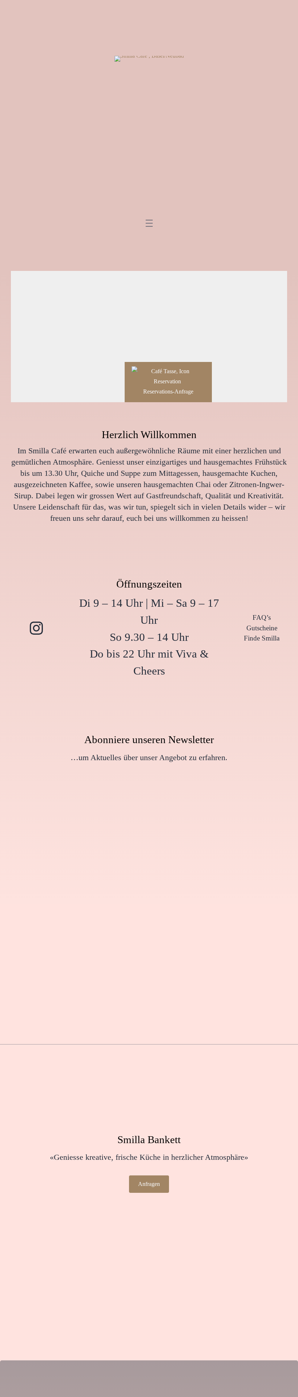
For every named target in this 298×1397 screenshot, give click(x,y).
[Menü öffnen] (149, 223)
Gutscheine (261, 628)
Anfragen (149, 1184)
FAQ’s (262, 617)
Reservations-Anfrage (168, 391)
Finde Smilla (261, 638)
